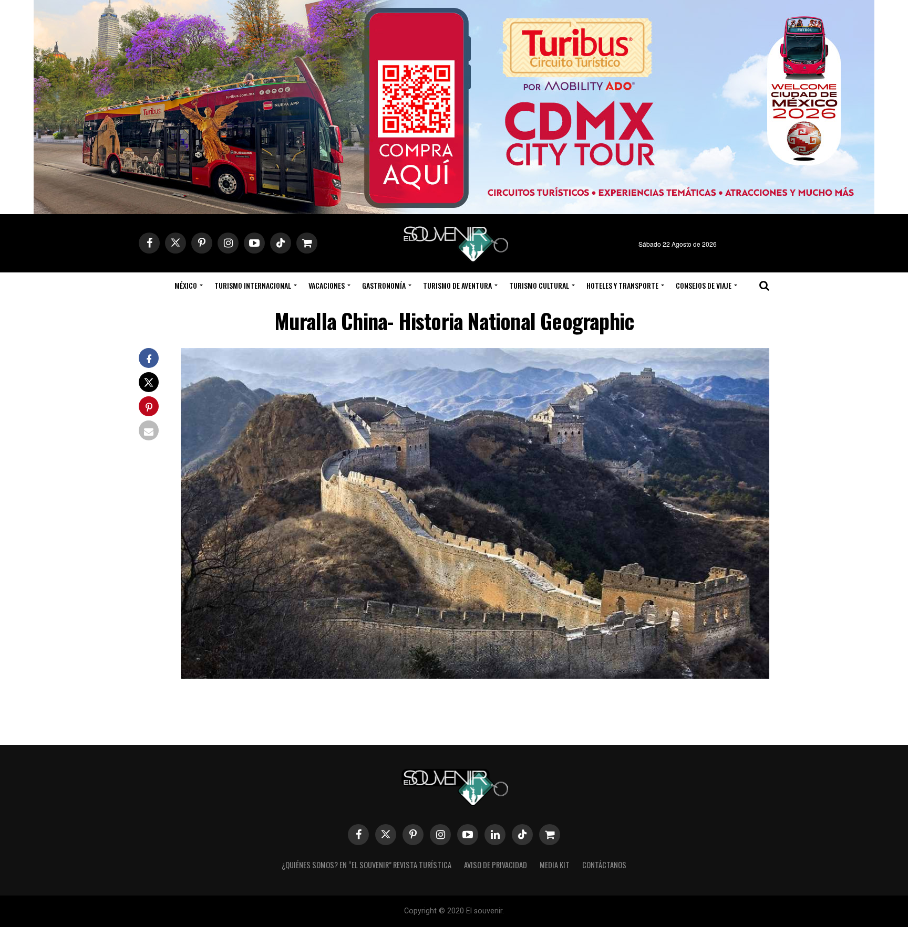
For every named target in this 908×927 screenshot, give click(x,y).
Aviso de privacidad (495, 864)
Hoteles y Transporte (622, 285)
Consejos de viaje (703, 285)
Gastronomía (384, 285)
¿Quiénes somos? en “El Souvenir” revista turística (366, 864)
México (185, 285)
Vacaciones (326, 285)
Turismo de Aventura (457, 285)
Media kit (555, 864)
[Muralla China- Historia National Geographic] (475, 675)
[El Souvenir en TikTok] (522, 834)
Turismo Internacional (252, 285)
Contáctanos (604, 864)
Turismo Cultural (539, 285)
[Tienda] (549, 834)
